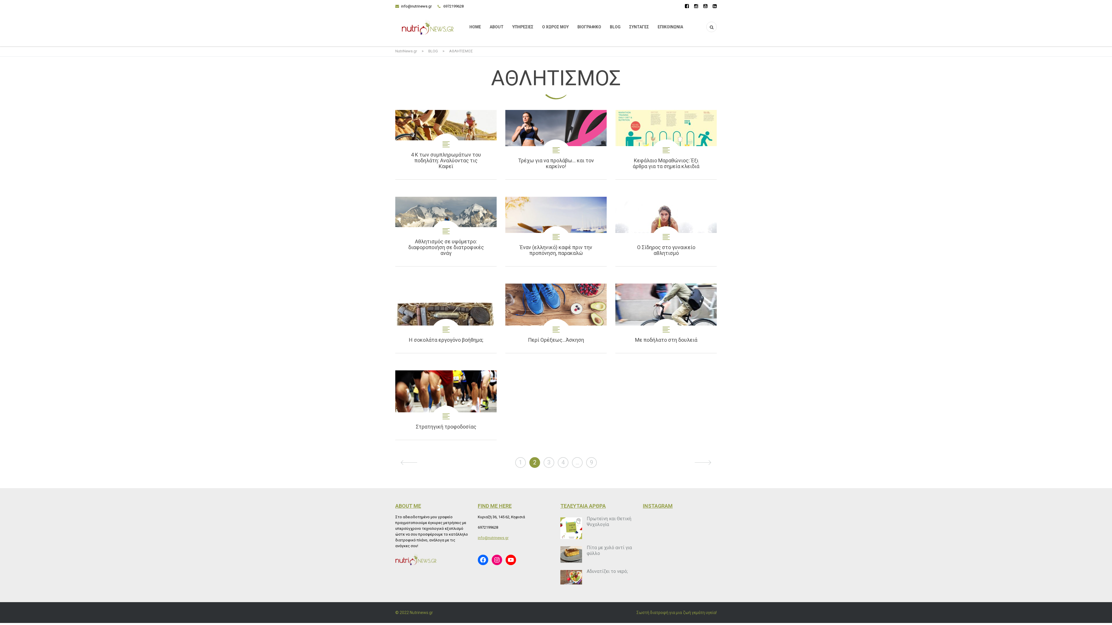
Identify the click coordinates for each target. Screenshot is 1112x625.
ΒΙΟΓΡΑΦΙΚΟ (589, 27)
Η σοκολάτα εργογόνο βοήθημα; (446, 318)
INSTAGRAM (658, 506)
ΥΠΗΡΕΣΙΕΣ (522, 27)
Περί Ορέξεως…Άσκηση (556, 318)
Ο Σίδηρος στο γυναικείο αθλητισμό (666, 231)
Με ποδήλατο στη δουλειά (666, 318)
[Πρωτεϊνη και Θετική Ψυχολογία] (571, 528)
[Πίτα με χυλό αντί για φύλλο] (571, 554)
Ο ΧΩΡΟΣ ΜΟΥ (555, 27)
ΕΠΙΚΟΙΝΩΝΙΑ (670, 27)
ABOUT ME (408, 506)
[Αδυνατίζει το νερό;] (571, 577)
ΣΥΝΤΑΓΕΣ (639, 27)
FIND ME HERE (495, 506)
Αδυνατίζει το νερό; (607, 571)
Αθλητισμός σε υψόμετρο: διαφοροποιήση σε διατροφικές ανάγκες (446, 231)
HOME (475, 27)
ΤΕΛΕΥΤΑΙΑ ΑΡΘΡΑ (583, 506)
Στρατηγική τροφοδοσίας (446, 405)
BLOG (615, 27)
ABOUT (497, 27)
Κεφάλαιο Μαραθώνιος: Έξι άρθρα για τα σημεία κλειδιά (666, 144)
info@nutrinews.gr (416, 6)
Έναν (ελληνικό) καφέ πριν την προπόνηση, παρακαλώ (556, 231)
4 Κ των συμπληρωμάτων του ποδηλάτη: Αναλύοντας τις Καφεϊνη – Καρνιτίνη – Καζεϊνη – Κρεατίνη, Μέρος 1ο (446, 144)
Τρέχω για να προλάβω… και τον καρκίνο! (556, 144)
